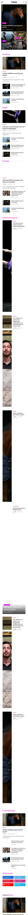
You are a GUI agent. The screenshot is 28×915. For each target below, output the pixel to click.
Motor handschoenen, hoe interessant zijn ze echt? (6, 45)
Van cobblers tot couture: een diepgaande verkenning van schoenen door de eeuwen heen (20, 44)
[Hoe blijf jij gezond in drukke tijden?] (7, 551)
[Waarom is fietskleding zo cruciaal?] (6, 100)
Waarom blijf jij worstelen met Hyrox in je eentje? (13, 181)
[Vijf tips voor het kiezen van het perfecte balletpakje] (6, 86)
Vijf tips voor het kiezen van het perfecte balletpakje (18, 85)
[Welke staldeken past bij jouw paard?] (14, 17)
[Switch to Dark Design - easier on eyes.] (24, 2)
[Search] (26, 2)
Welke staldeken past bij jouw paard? (12, 26)
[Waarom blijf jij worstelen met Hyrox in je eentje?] (14, 170)
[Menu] (2, 2)
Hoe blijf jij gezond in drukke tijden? (19, 509)
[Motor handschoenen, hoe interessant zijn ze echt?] (7, 40)
